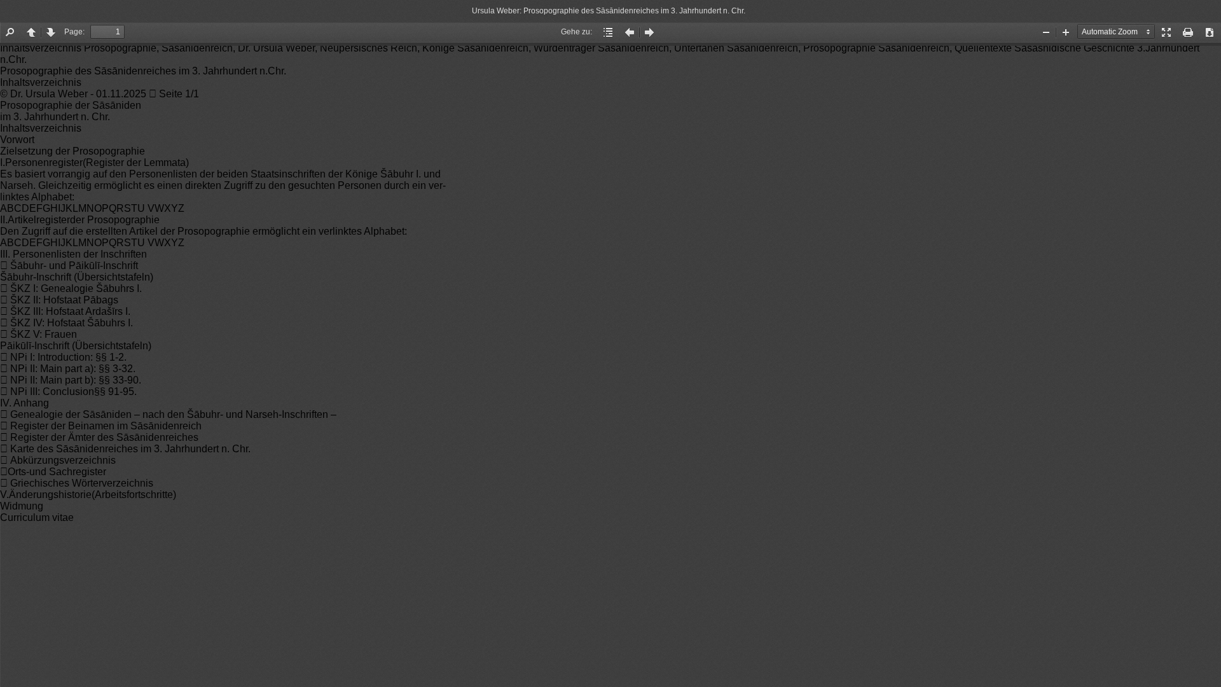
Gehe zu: (576, 31)
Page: (74, 31)
